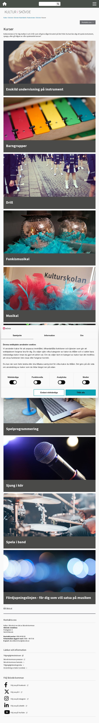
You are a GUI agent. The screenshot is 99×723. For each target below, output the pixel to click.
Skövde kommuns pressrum (13, 659)
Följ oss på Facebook (18, 685)
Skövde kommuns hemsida (12, 662)
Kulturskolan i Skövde (34, 17)
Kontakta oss (87, 22)
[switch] (37, 382)
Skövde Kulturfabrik (20, 17)
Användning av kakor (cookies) (14, 668)
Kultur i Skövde (8, 17)
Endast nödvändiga (49, 393)
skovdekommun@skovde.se (19, 641)
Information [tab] (49, 335)
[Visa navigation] (94, 3)
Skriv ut (9, 608)
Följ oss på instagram (18, 699)
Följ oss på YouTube (18, 713)
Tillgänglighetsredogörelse (12, 665)
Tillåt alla (81, 393)
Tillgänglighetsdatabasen (12, 655)
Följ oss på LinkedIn (18, 706)
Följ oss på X (15, 692)
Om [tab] (81, 335)
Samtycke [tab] (17, 335)
